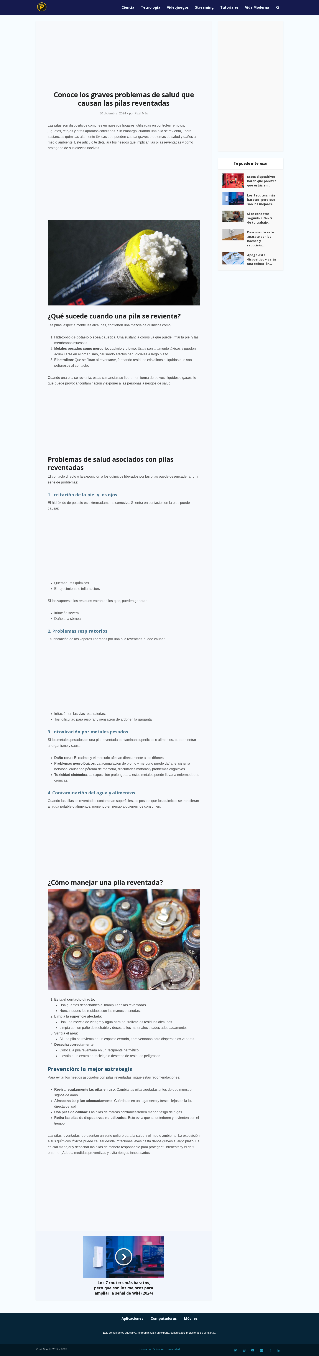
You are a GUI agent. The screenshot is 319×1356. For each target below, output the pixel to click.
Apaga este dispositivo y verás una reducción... (261, 259)
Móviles (190, 1318)
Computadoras (164, 1318)
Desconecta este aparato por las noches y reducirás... (260, 238)
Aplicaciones (132, 1318)
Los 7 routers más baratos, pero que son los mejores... (261, 199)
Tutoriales (229, 7)
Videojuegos (178, 7)
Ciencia (128, 7)
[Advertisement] (124, 53)
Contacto (145, 1349)
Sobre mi (158, 1349)
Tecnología (150, 7)
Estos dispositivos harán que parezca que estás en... (261, 181)
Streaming (204, 7)
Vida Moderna (257, 7)
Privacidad (173, 1349)
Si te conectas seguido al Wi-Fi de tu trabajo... (259, 218)
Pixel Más (141, 113)
